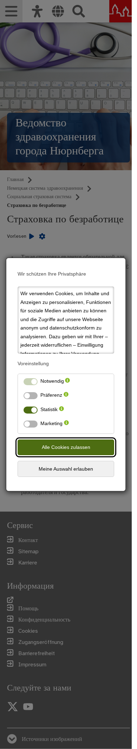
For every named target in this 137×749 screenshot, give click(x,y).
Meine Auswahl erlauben (66, 469)
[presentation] (67, 382)
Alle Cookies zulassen (66, 447)
